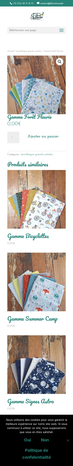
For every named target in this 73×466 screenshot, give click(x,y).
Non (45, 439)
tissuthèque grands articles (28, 51)
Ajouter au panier (43, 136)
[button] (59, 61)
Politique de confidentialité (36, 454)
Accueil (10, 51)
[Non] (68, 440)
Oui (27, 439)
